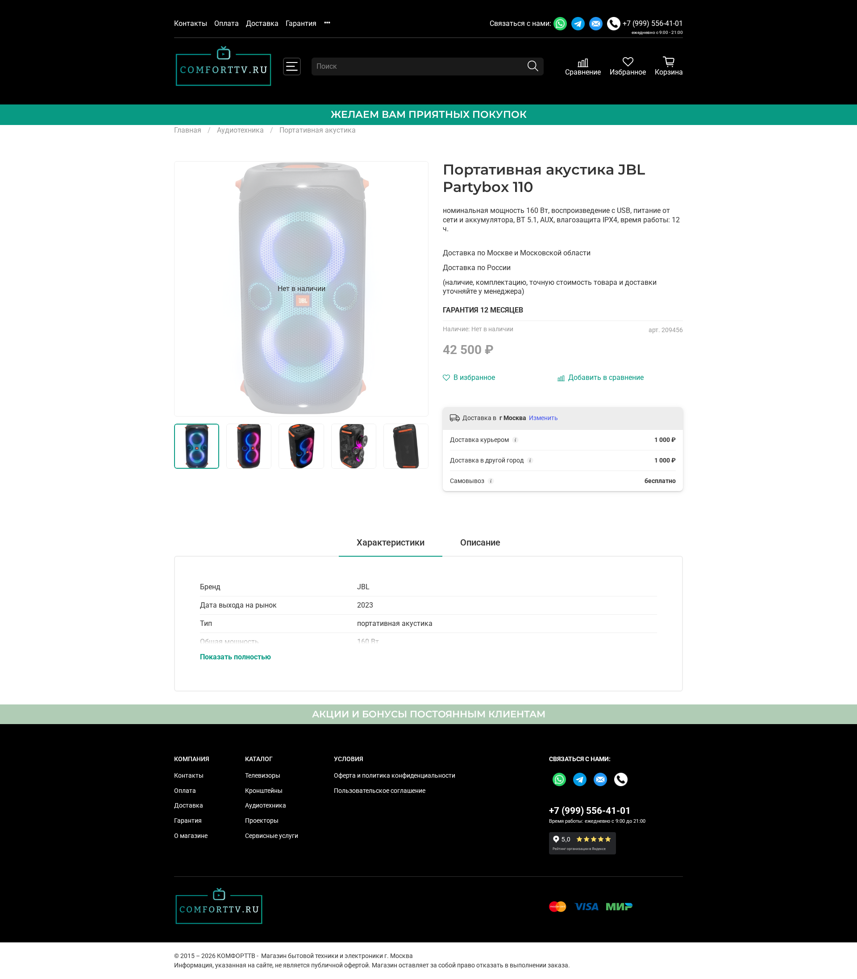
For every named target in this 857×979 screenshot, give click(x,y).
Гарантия (301, 23)
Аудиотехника (240, 130)
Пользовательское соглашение (379, 791)
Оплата (226, 23)
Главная (187, 130)
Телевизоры (262, 775)
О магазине (191, 836)
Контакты (190, 23)
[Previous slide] (188, 289)
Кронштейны (264, 791)
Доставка (262, 23)
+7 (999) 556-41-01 (653, 23)
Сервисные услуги (271, 836)
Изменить (543, 417)
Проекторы (262, 821)
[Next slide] (414, 289)
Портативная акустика (317, 130)
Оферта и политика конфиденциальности (394, 775)
